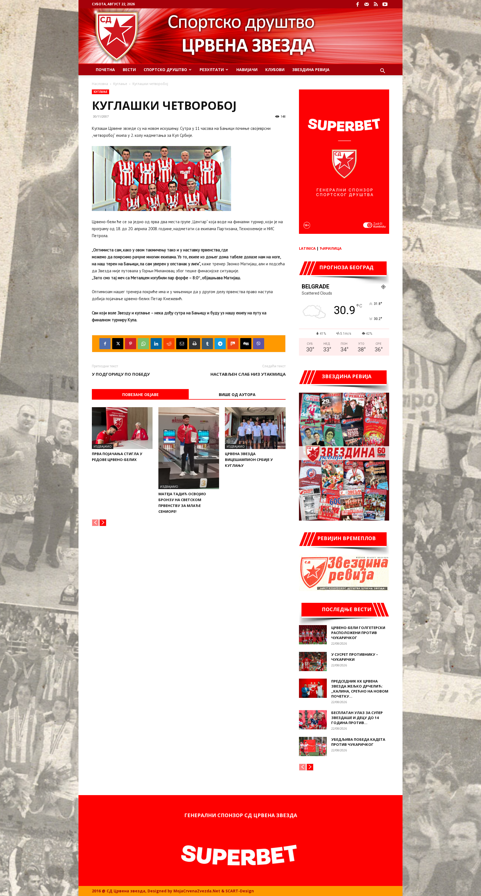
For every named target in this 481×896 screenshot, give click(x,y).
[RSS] (376, 4)
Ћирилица (331, 248)
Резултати (212, 69)
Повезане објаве (140, 394)
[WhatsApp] (143, 343)
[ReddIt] (169, 343)
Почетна (105, 69)
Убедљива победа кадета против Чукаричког (358, 742)
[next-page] (102, 522)
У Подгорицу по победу (121, 374)
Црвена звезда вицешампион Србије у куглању (249, 459)
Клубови (274, 69)
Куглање (120, 83)
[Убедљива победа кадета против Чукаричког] (313, 746)
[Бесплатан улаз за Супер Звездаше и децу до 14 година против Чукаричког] (313, 719)
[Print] (194, 343)
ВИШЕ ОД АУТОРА (237, 394)
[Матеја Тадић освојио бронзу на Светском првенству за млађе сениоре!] (188, 448)
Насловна (100, 83)
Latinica (307, 248)
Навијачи (246, 69)
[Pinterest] (130, 343)
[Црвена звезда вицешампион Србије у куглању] (255, 428)
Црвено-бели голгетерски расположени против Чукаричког (358, 632)
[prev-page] (95, 522)
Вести (129, 69)
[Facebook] (357, 4)
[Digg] (245, 343)
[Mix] (233, 343)
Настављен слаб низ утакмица (248, 374)
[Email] (181, 343)
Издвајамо (103, 446)
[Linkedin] (156, 343)
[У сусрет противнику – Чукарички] (313, 661)
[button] (382, 71)
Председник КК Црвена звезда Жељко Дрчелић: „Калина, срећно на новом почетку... (359, 689)
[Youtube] (385, 4)
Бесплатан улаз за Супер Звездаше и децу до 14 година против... (357, 717)
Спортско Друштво (165, 69)
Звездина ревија (311, 69)
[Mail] (366, 4)
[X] (117, 343)
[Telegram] (220, 343)
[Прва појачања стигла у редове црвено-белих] (122, 428)
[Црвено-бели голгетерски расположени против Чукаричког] (313, 634)
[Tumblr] (207, 343)
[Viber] (258, 343)
